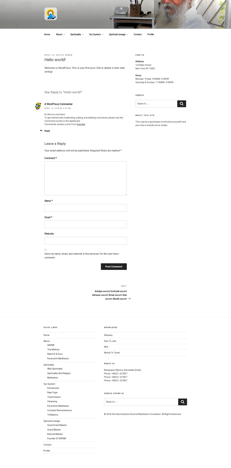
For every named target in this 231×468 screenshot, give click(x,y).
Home (47, 34)
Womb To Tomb (112, 352)
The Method (53, 349)
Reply (47, 131)
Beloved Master (55, 434)
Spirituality (75, 34)
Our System (95, 34)
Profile (151, 34)
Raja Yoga (52, 392)
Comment (50, 158)
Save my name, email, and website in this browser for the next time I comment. (81, 255)
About (59, 34)
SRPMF (51, 345)
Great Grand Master (57, 425)
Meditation (52, 377)
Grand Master (54, 429)
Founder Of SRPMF (56, 438)
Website (49, 233)
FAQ (106, 347)
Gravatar (81, 124)
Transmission (54, 397)
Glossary (108, 335)
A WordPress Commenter (58, 104)
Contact (138, 34)
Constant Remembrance (59, 410)
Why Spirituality (55, 368)
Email (48, 217)
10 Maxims (52, 414)
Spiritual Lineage (117, 34)
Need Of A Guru (55, 354)
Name (48, 200)
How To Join (110, 341)
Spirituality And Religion (59, 373)
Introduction (53, 388)
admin (68, 55)
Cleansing (52, 401)
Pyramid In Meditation (58, 358)
